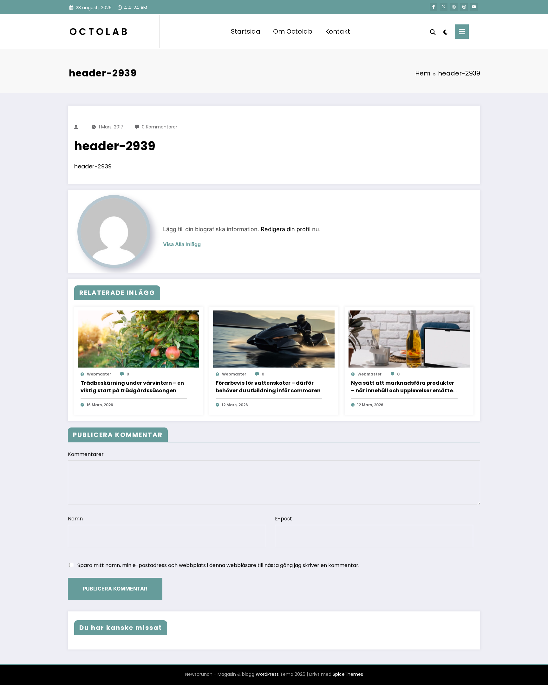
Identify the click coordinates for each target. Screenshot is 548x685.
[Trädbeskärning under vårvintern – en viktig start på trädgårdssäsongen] (138, 338)
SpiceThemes (348, 674)
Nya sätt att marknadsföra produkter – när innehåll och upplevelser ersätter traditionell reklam (403, 387)
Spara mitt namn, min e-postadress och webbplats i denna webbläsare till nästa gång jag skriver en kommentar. (218, 565)
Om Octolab (292, 31)
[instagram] (464, 7)
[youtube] (474, 7)
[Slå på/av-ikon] (462, 31)
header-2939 (93, 166)
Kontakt (337, 31)
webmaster (99, 374)
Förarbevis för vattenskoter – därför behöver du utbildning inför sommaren (268, 386)
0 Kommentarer (159, 127)
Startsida (245, 31)
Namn (75, 518)
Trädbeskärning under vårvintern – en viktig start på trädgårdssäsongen (132, 386)
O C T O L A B (98, 31)
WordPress (267, 674)
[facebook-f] (433, 7)
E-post (283, 518)
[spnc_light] (445, 31)
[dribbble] (454, 7)
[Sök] (432, 31)
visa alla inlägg (182, 244)
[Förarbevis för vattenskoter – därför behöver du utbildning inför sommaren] (273, 338)
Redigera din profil (285, 229)
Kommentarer (86, 454)
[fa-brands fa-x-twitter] (443, 7)
